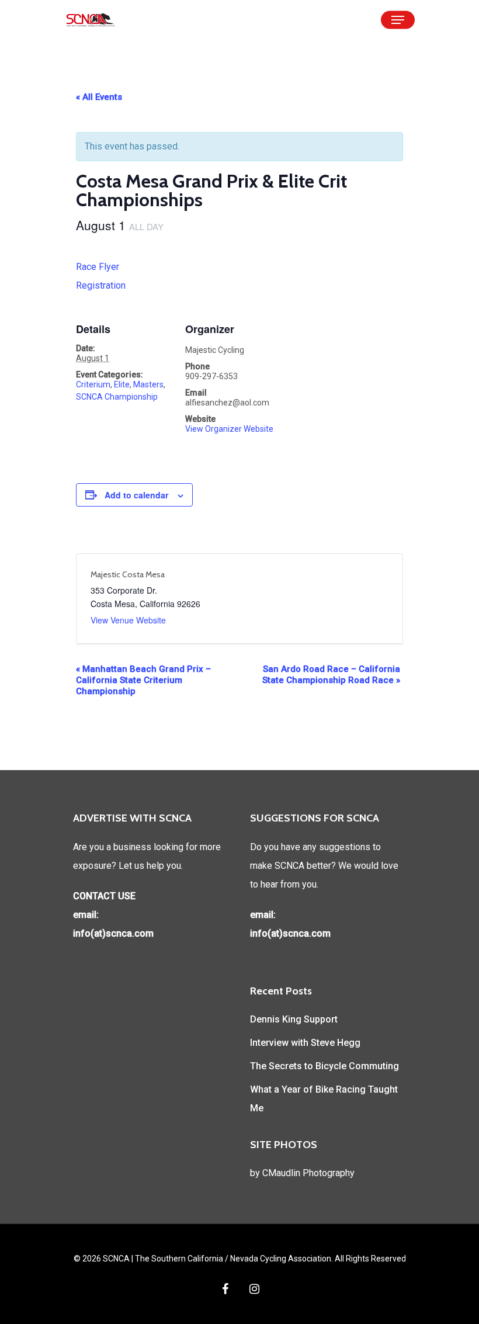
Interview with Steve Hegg (305, 1042)
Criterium (93, 384)
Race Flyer (97, 266)
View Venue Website (128, 620)
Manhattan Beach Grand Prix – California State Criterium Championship (143, 680)
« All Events (99, 97)
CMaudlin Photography (308, 1173)
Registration (101, 285)
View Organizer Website (229, 429)
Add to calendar (136, 495)
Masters (148, 384)
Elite (122, 384)
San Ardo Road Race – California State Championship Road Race (331, 674)
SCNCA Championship (117, 396)
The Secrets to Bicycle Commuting (324, 1066)
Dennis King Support (294, 1019)
